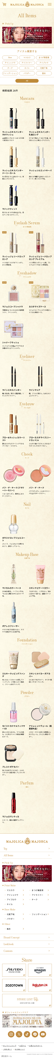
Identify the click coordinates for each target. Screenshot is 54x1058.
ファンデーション (39, 914)
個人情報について (20, 1049)
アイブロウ (11, 899)
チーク (35, 899)
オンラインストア (9, 1046)
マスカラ (11, 890)
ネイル (10, 904)
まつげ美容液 (37, 890)
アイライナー (37, 895)
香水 (9, 929)
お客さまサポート (35, 1046)
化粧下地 (11, 914)
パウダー (11, 919)
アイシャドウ (12, 895)
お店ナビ (22, 1046)
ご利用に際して (7, 1049)
